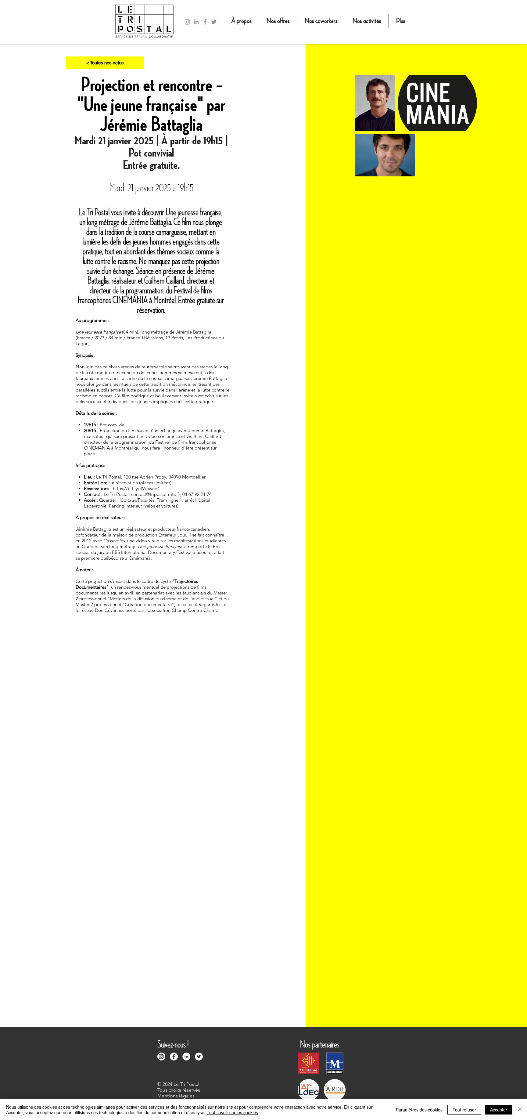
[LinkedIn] (186, 1056)
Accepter (498, 1110)
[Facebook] (205, 21)
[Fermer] (519, 1109)
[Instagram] (187, 21)
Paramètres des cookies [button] (419, 1110)
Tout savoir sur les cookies (232, 1112)
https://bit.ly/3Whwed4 (136, 488)
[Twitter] (213, 21)
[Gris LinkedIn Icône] (196, 21)
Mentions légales (176, 1096)
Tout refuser (464, 1110)
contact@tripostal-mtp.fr (155, 494)
